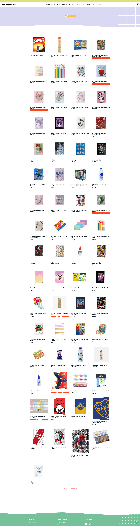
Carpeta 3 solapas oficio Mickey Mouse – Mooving (58, 417)
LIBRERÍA (48, 4)
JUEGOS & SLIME (80, 4)
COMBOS (95, 4)
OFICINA (64, 4)
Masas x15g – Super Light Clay (78, 390)
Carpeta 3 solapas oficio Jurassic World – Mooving (100, 56)
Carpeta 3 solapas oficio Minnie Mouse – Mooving (58, 288)
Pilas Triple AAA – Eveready (36, 55)
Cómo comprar (32, 522)
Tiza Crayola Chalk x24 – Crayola (100, 339)
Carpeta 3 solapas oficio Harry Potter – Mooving (99, 134)
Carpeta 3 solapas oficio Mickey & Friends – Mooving (79, 211)
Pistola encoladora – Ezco (57, 390)
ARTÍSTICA (56, 4)
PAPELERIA (71, 4)
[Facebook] (86, 524)
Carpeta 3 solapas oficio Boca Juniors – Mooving (78, 417)
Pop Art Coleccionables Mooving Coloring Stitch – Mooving (79, 185)
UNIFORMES (88, 4)
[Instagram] (90, 524)
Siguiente (74, 488)
